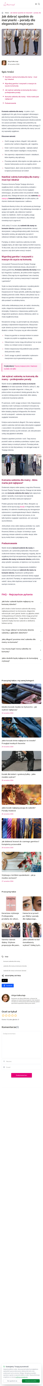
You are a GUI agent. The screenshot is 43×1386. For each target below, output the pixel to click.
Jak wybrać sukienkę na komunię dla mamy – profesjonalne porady (21, 91)
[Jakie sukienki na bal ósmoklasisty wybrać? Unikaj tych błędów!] (32, 930)
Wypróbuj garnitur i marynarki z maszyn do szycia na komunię (20, 85)
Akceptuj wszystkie (30, 1381)
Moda (7, 13)
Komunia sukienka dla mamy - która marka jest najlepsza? (22, 98)
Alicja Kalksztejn (13, 61)
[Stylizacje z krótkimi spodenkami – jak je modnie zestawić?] (21, 862)
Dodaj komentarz (21, 1075)
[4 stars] (12, 1015)
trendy (22, 507)
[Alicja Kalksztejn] (4, 62)
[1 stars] (3, 1015)
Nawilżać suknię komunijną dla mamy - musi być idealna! (21, 78)
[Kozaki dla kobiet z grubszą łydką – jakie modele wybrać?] (21, 761)
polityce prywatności (22, 1377)
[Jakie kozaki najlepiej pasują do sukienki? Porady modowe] (21, 795)
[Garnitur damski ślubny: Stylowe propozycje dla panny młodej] (11, 930)
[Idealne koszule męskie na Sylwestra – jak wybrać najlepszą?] (21, 694)
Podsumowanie (10, 103)
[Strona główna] (2, 13)
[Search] (39, 4)
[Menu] (36, 4)
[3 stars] (9, 1015)
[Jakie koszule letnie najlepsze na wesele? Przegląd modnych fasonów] (21, 727)
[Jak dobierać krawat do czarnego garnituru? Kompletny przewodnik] (21, 828)
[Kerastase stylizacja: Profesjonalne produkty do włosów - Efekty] (11, 903)
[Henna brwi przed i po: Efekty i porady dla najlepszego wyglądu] (32, 903)
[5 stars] (15, 1015)
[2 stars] (6, 1015)
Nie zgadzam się (12, 1381)
